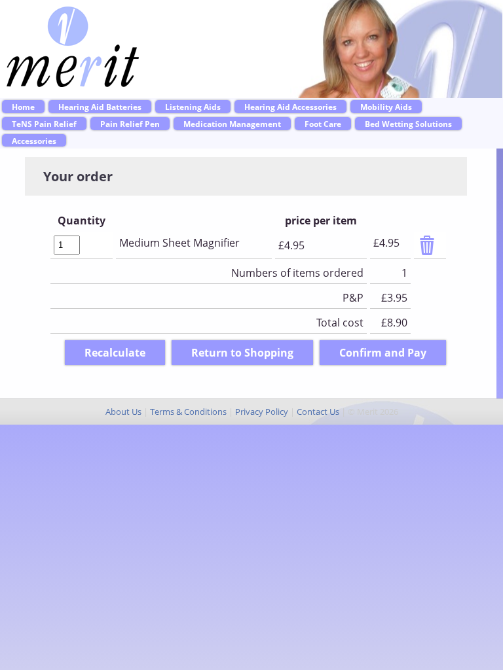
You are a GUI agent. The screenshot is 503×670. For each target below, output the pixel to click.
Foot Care (323, 123)
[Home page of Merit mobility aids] (73, 83)
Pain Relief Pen (130, 123)
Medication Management (232, 123)
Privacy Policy (261, 411)
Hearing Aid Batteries (99, 106)
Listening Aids (193, 106)
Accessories (34, 140)
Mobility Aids (386, 106)
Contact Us (318, 411)
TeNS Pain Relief (44, 123)
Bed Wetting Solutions (408, 123)
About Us (123, 411)
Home (23, 106)
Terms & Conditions (188, 411)
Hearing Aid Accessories (290, 106)
